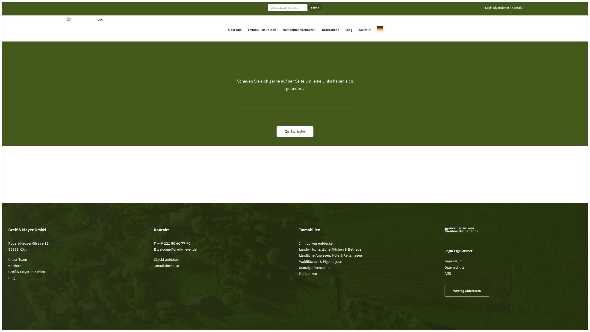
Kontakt (517, 8)
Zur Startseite (295, 131)
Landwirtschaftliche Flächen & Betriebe (330, 249)
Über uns (235, 30)
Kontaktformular (167, 266)
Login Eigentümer (497, 8)
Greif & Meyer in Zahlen (26, 272)
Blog (349, 30)
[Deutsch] (381, 28)
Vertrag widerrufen (467, 291)
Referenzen (330, 30)
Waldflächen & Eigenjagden (320, 261)
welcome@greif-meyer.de (176, 249)
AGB (448, 273)
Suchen (315, 7)
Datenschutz (454, 267)
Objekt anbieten (166, 259)
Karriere (14, 266)
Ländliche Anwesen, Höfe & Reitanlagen (330, 255)
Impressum (454, 261)
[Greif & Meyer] (98, 28)
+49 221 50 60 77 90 (173, 243)
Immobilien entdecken (317, 243)
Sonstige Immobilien (315, 267)
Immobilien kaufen (262, 30)
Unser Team (17, 259)
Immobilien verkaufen (299, 30)
